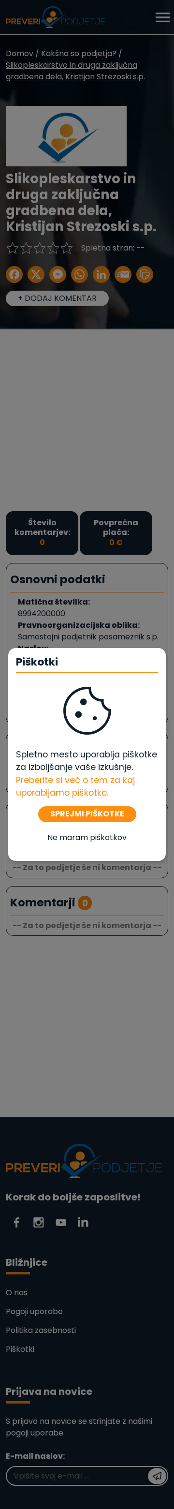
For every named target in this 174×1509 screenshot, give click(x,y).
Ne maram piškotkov (87, 837)
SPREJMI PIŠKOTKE (87, 813)
